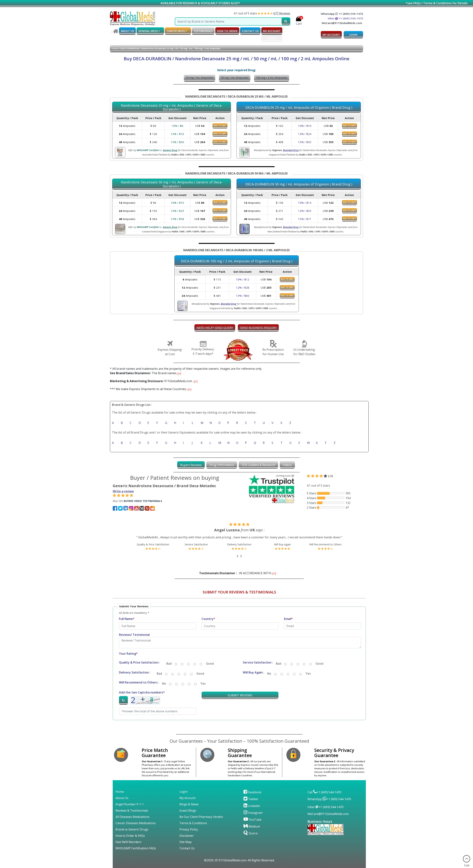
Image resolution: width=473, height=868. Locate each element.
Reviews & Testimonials (131, 815)
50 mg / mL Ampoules (235, 77)
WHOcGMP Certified (148, 150)
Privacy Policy (188, 834)
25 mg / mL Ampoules (199, 77)
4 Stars (311, 498)
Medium (254, 831)
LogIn (183, 796)
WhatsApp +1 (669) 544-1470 (342, 14)
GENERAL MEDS (148, 31)
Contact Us (187, 853)
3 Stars (311, 503)
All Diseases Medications (132, 821)
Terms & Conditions (193, 827)
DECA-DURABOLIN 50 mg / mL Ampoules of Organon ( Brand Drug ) (298, 184)
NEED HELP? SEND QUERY (215, 328)
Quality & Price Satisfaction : (139, 667)
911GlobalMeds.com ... (152, 381)
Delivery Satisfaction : (134, 677)
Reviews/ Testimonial (134, 639)
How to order (227, 31)
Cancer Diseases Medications (135, 827)
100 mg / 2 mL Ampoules (271, 77)
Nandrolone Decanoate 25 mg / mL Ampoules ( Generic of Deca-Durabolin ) (171, 107)
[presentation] (237, 560)
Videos (287, 465)
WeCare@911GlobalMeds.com (342, 23)
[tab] (191, 465)
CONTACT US (250, 31)
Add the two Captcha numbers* (142, 697)
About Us (121, 802)
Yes (308, 678)
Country (208, 623)
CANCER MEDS (176, 31)
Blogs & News (189, 809)
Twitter (252, 803)
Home (115, 48)
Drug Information (221, 465)
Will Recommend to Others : (139, 687)
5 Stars (311, 493)
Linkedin (253, 810)
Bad (169, 668)
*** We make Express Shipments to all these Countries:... (149, 389)
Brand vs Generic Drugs (131, 834)
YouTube (254, 824)
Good (210, 668)
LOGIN (272, 38)
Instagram (255, 817)
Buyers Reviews (191, 465)
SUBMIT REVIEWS (240, 700)
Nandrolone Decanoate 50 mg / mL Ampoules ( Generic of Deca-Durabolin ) (171, 184)
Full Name (127, 623)
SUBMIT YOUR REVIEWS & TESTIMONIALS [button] (239, 596)
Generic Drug (170, 150)
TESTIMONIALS (203, 31)
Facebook (254, 797)
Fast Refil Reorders (128, 846)
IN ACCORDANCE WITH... (236, 578)
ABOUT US (127, 31)
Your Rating (128, 658)
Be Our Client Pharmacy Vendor (201, 821)
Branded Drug (291, 150)
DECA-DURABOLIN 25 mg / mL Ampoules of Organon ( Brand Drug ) (298, 108)
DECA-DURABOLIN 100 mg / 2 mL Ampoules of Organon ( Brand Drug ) (236, 261)
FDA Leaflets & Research (258, 465)
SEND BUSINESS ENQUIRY (258, 328)
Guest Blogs (187, 815)
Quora (253, 838)
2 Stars (311, 507)
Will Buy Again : (253, 677)
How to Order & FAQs (130, 840)
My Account (187, 802)
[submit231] (286, 21)
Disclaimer (186, 840)
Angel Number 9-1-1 (129, 809)
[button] (239, 668)
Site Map (185, 846)
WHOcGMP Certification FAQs (135, 853)
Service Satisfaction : (258, 667)
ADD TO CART (220, 125)
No (269, 678)
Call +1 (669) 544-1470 (324, 797)
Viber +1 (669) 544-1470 (345, 18)
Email (288, 623)
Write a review (123, 491)
